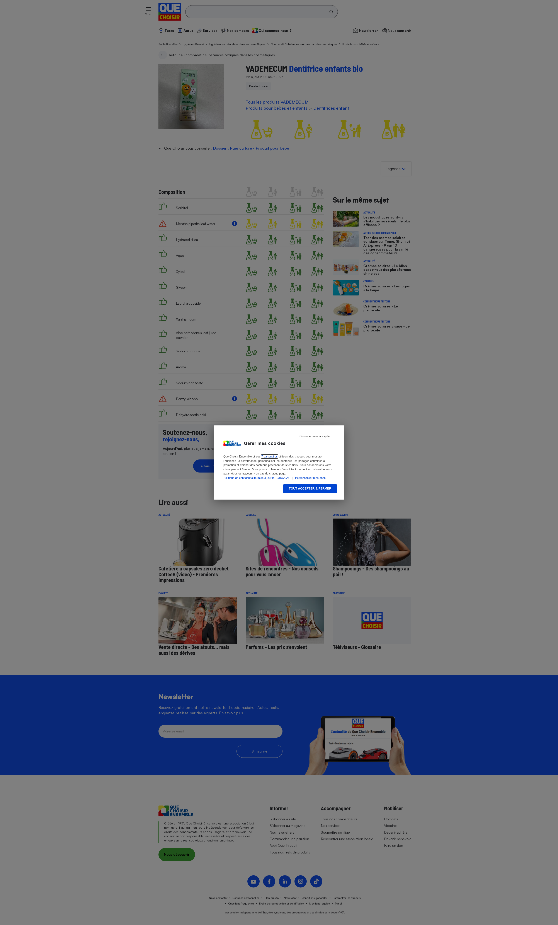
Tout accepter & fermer (310, 488)
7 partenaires (269, 456)
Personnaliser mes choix (310, 478)
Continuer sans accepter (314, 436)
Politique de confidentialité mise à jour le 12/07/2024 (256, 478)
